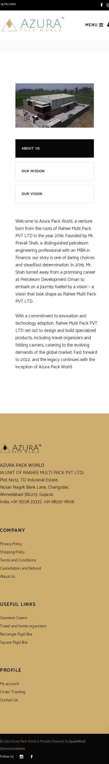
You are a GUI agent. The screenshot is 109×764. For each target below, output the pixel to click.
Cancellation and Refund (20, 568)
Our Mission (33, 171)
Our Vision (32, 194)
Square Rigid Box (14, 642)
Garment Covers (13, 618)
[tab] (56, 150)
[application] (54, 105)
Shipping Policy (12, 552)
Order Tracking (12, 692)
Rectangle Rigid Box (16, 634)
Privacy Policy (11, 544)
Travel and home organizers (23, 626)
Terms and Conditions (18, 560)
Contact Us (9, 700)
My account (9, 684)
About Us (31, 148)
